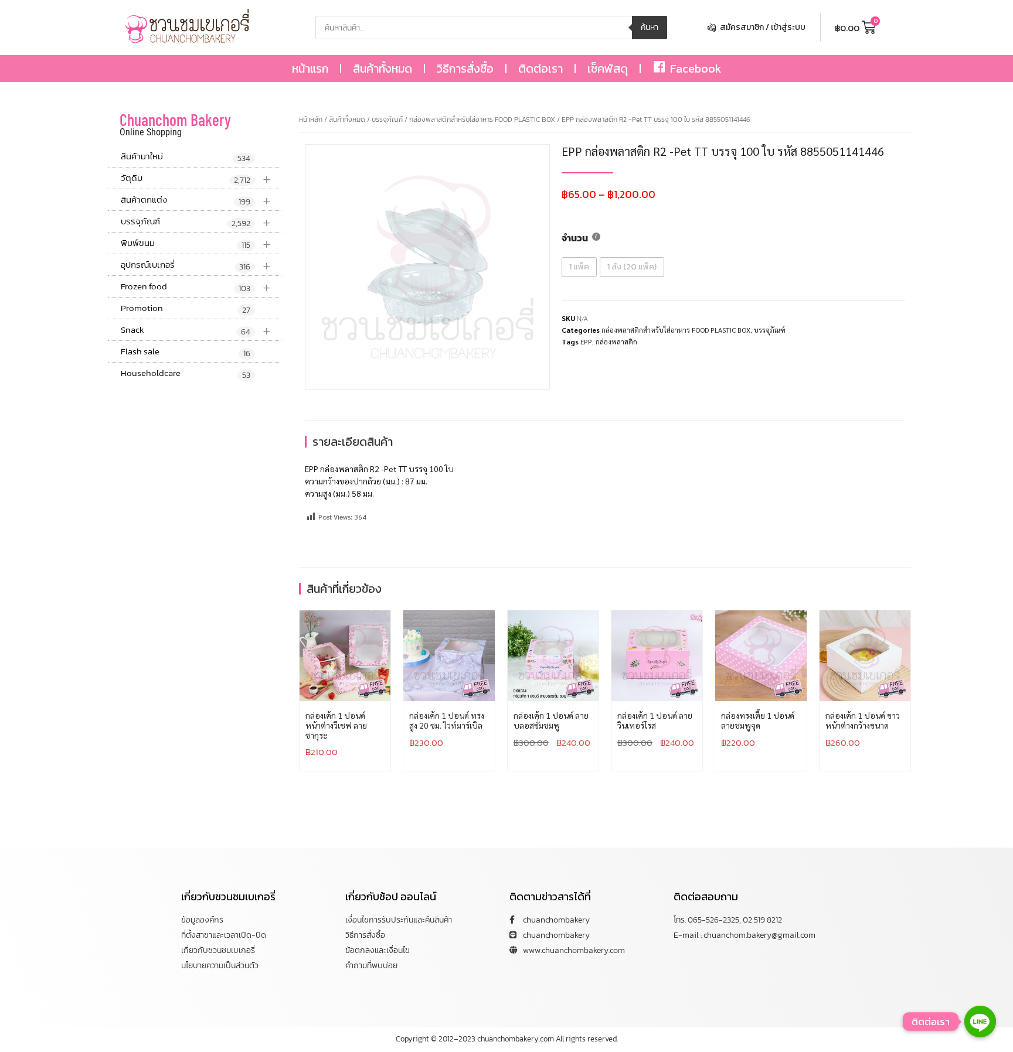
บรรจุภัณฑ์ (196, 222)
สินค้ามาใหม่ (185, 157)
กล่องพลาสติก (616, 341)
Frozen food (196, 287)
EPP (586, 341)
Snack (196, 330)
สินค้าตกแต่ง (196, 200)
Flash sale (185, 352)
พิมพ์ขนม (196, 243)
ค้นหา (649, 27)
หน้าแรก (310, 68)
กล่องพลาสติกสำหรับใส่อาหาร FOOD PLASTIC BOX (482, 119)
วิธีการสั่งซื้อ (465, 68)
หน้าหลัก (310, 119)
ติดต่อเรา (540, 68)
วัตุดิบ (196, 178)
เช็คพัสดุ (607, 68)
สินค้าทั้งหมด (382, 68)
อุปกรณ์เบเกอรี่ (196, 265)
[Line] (980, 1021)
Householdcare (185, 373)
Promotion (185, 308)
